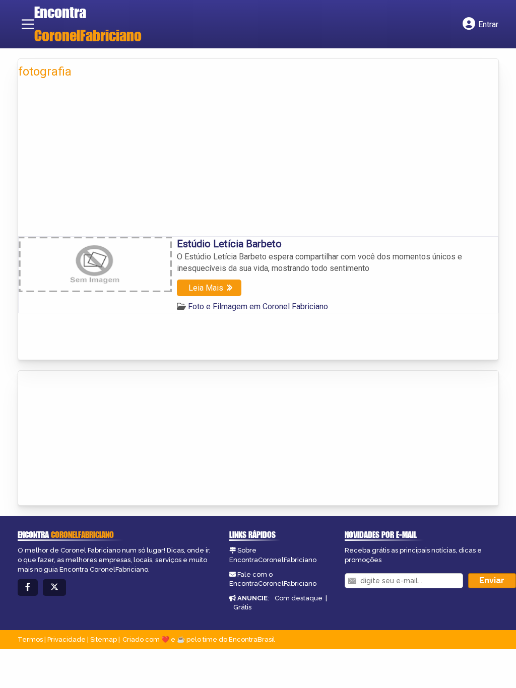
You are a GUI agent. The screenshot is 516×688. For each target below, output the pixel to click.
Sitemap (103, 639)
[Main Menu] (28, 24)
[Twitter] (54, 587)
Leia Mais (205, 288)
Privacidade (66, 639)
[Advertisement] (258, 160)
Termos (30, 639)
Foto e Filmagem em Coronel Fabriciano (258, 306)
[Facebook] (28, 587)
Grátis (242, 607)
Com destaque (298, 598)
